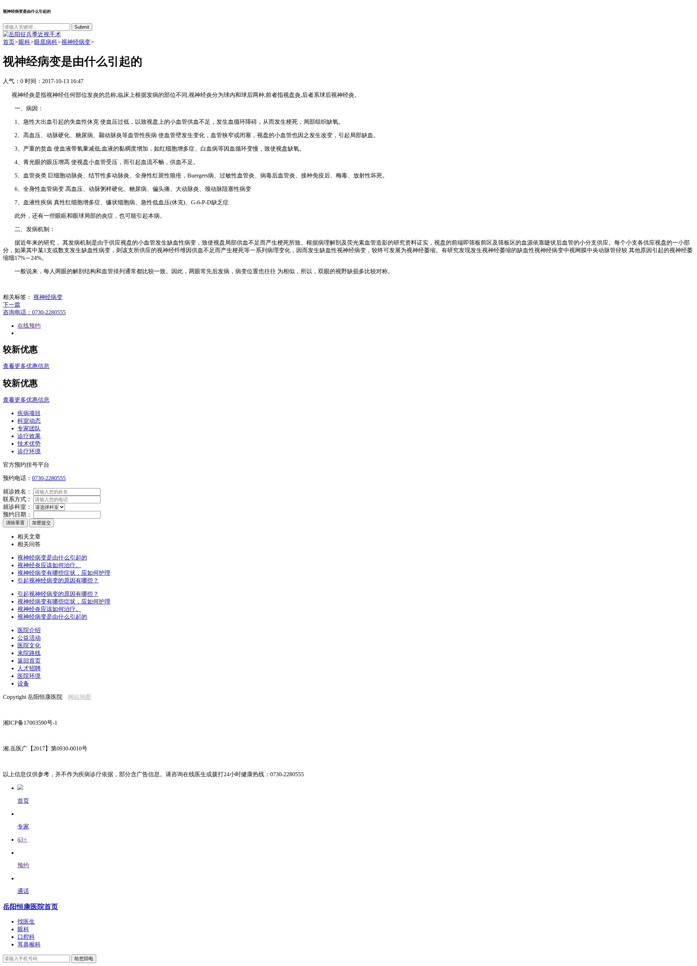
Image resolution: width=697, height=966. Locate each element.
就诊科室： (17, 507)
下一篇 (11, 305)
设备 (23, 683)
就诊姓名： (17, 491)
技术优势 (29, 444)
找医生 (26, 921)
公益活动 (29, 638)
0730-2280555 (49, 478)
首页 (9, 42)
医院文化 (29, 645)
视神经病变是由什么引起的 (52, 557)
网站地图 (79, 697)
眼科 (24, 42)
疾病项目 (29, 413)
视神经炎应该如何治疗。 (49, 565)
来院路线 (29, 653)
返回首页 (29, 661)
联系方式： (17, 499)
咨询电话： (34, 312)
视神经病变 (75, 42)
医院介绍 (29, 630)
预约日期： (17, 514)
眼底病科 (45, 42)
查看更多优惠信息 (26, 366)
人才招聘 (29, 668)
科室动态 (29, 421)
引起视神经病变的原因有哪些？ (58, 580)
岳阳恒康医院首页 (30, 906)
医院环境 (29, 676)
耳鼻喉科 (29, 944)
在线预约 (29, 326)
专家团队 (29, 428)
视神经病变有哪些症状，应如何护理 (63, 573)
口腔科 (26, 937)
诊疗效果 (29, 436)
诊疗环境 (29, 451)
